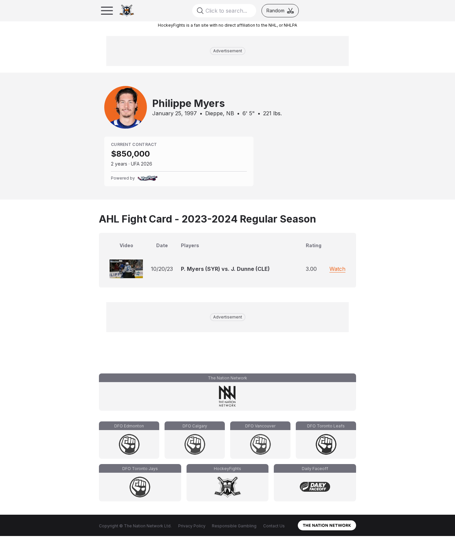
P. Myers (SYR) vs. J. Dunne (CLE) (225, 269)
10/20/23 (162, 269)
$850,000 (130, 154)
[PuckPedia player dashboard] (148, 178)
